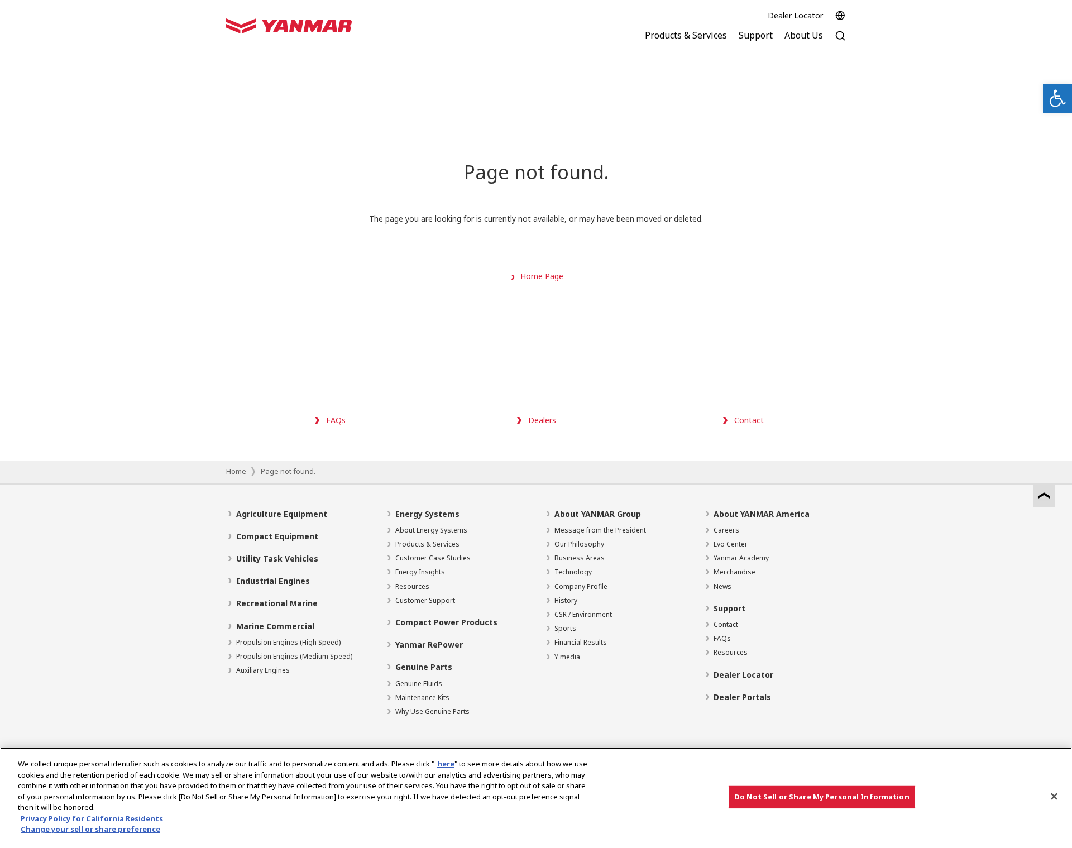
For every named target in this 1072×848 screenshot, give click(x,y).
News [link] (722, 586)
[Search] (840, 41)
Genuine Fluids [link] (418, 683)
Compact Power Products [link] (446, 622)
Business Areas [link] (579, 558)
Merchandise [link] (734, 572)
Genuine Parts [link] (423, 667)
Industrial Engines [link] (273, 581)
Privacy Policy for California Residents (92, 818)
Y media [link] (567, 657)
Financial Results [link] (580, 642)
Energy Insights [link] (420, 572)
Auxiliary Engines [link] (263, 670)
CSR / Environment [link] (583, 614)
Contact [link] (726, 624)
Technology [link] (573, 572)
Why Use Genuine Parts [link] (432, 711)
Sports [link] (565, 628)
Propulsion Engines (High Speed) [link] (288, 642)
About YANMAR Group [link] (597, 514)
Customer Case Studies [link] (433, 558)
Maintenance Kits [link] (422, 697)
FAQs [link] (722, 638)
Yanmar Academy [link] (741, 558)
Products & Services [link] (427, 544)
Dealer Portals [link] (742, 697)
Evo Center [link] (731, 544)
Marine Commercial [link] (275, 626)
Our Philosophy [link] (579, 544)
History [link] (565, 600)
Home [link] (236, 471)
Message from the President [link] (600, 530)
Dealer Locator (795, 15)
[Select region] (840, 16)
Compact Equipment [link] (277, 536)
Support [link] (729, 608)
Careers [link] (726, 530)
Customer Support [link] (425, 600)
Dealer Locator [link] (743, 674)
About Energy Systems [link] (431, 530)
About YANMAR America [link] (762, 514)
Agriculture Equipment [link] (281, 514)
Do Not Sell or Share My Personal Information (822, 797)
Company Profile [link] (580, 586)
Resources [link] (412, 586)
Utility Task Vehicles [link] (277, 558)
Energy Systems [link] (427, 514)
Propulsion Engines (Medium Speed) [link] (294, 656)
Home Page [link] (541, 276)
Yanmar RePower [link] (429, 644)
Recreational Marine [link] (277, 603)
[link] (1057, 98)
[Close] (1054, 796)
